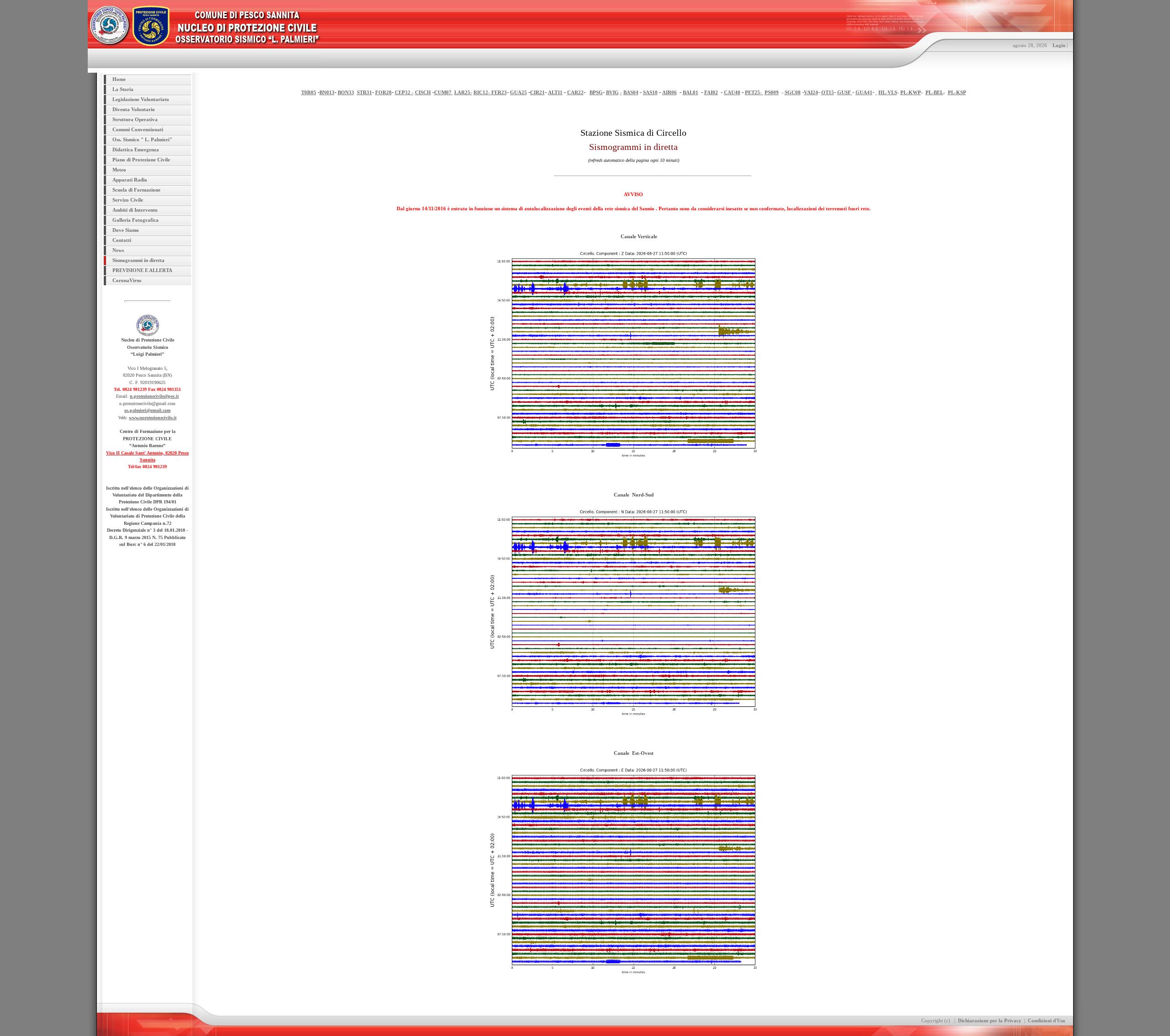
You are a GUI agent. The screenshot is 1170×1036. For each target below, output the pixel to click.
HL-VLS (887, 92)
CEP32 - (404, 92)
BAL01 (690, 92)
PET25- (754, 92)
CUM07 (443, 92)
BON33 (346, 92)
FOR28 (383, 92)
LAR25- (463, 92)
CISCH (423, 92)
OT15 (827, 92)
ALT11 (555, 92)
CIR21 (537, 92)
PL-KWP (910, 92)
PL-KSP (957, 92)
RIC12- (482, 92)
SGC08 (793, 92)
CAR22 (575, 92)
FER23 (499, 92)
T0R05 (308, 92)
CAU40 (732, 92)
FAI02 (711, 92)
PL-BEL (934, 92)
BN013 (327, 92)
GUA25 (518, 92)
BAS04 (630, 92)
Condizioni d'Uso (1046, 1020)
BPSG (596, 92)
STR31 (364, 92)
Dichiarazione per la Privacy (989, 1020)
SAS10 (650, 92)
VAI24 (811, 92)
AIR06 (669, 92)
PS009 (772, 92)
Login (1059, 45)
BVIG (612, 92)
